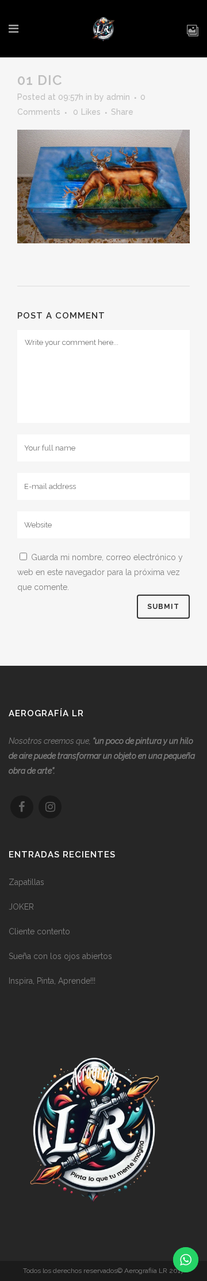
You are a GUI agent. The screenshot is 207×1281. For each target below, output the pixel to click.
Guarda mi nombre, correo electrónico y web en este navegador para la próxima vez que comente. (100, 572)
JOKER (21, 906)
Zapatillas (26, 882)
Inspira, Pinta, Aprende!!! (52, 980)
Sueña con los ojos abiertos (60, 956)
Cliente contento (39, 931)
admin (118, 97)
